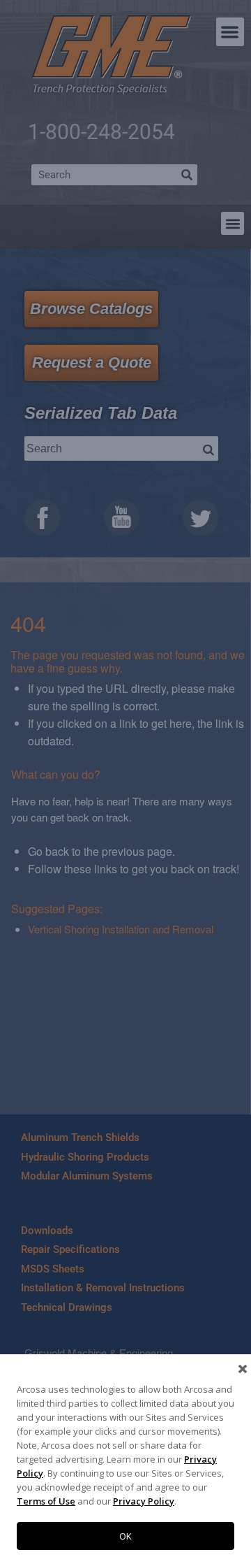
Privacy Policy (143, 1501)
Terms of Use (46, 1501)
